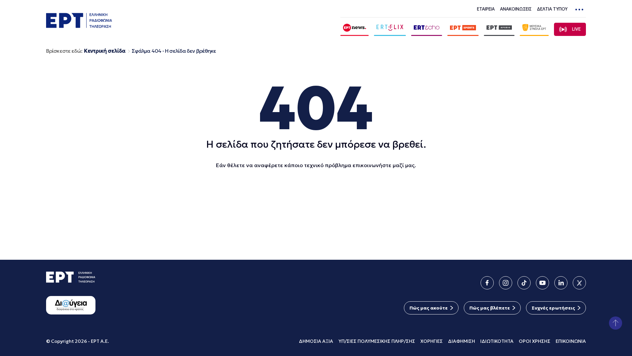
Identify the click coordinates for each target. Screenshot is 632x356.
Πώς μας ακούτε (428, 308)
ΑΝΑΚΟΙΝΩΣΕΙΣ (516, 9)
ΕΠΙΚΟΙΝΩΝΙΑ (571, 341)
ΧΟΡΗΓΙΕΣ (431, 341)
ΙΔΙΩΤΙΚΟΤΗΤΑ (497, 341)
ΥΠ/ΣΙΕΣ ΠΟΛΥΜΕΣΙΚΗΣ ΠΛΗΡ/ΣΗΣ (376, 341)
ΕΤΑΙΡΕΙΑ (486, 9)
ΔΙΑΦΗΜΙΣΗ (461, 341)
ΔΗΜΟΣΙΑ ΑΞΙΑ (316, 341)
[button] (615, 323)
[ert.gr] (79, 26)
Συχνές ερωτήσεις (553, 308)
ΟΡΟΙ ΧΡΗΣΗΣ (534, 341)
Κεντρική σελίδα (104, 51)
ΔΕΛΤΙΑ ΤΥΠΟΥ (552, 9)
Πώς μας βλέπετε (489, 308)
